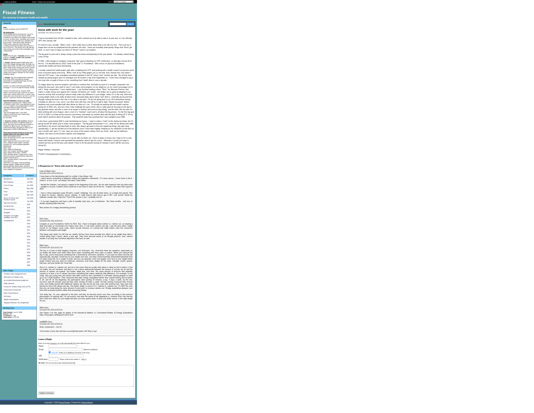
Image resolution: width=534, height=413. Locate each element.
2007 (28, 262)
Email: (41, 349)
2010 (28, 252)
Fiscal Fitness (64, 402)
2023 (28, 211)
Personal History (9, 209)
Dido (42, 245)
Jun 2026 (30, 185)
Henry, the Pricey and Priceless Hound (11, 199)
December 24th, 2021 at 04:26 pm (51, 220)
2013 (28, 243)
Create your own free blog (46, 2)
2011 (28, 249)
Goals (6, 195)
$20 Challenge (8, 182)
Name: (41, 346)
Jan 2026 (30, 201)
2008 (28, 259)
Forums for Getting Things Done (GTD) (17, 286)
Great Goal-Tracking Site (12, 290)
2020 (28, 220)
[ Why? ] (84, 359)
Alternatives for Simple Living (13, 277)
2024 (28, 207)
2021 (28, 217)
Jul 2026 (30, 182)
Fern (42, 219)
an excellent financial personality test (16, 280)
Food (5, 191)
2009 (28, 255)
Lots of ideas (45, 171)
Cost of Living (8, 185)
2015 (28, 236)
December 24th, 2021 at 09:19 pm (51, 309)
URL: (41, 356)
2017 (28, 230)
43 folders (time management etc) (15, 274)
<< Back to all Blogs (9, 2)
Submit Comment (46, 393)
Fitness (6, 188)
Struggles (7, 212)
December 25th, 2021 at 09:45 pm (51, 323)
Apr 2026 (30, 191)
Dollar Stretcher (9, 283)
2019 (28, 223)
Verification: (43, 359)
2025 (28, 204)
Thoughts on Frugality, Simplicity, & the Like (11, 216)
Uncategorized (9, 220)
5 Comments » (65, 154)
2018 (28, 227)
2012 (28, 246)
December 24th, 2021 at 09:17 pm (51, 247)
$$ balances (8, 179)
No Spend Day (9, 206)
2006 (28, 265)
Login (34, 2)
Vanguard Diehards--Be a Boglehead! (16, 302)
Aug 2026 (30, 179)
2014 (28, 239)
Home (40, 24)
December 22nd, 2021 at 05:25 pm (51, 173)
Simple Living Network (11, 299)
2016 (28, 233)
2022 (28, 214)
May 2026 (30, 188)
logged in (54, 343)
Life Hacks (7, 296)
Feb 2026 (30, 198)
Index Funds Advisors (11, 293)
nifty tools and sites (10, 203)
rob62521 (43, 322)
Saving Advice (87, 402)
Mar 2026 (30, 195)
